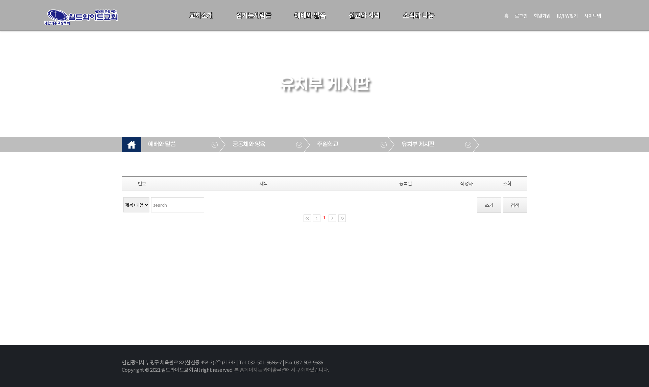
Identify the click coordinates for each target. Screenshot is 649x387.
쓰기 (489, 205)
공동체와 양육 (249, 144)
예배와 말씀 (310, 15)
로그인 (521, 16)
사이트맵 (592, 16)
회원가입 (542, 16)
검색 (515, 205)
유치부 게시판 (418, 144)
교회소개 (201, 15)
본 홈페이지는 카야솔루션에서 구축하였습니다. (281, 369)
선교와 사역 (364, 15)
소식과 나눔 (418, 15)
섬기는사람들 (253, 15)
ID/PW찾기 (567, 16)
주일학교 (327, 144)
